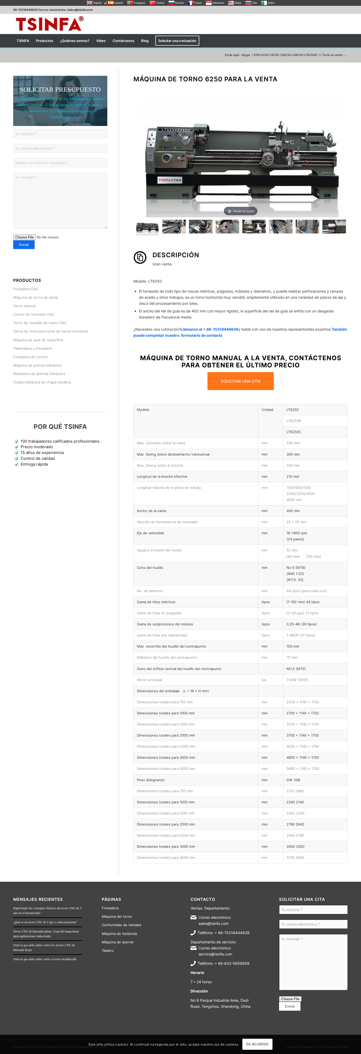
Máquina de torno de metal (35, 297)
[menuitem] (23, 40)
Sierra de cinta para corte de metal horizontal (50, 331)
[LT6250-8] (307, 227)
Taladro (108, 950)
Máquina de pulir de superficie (38, 340)
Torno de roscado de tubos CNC (40, 323)
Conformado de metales (121, 925)
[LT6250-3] (334, 227)
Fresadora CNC (25, 289)
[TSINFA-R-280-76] (49, 24)
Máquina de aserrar (118, 942)
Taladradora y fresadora (32, 348)
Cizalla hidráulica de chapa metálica (42, 382)
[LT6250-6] (227, 227)
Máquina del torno (117, 916)
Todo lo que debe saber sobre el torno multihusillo (45, 959)
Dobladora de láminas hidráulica (39, 374)
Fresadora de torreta (30, 357)
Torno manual (24, 306)
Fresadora (110, 908)
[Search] (344, 40)
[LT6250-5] (254, 227)
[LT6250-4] (281, 227)
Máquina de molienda (119, 933)
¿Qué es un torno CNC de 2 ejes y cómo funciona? (45, 922)
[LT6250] (147, 227)
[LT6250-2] (200, 227)
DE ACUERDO (257, 1044)
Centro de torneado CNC (33, 314)
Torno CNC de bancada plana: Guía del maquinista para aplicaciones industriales (46, 933)
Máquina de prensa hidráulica (37, 365)
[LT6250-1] (174, 227)
